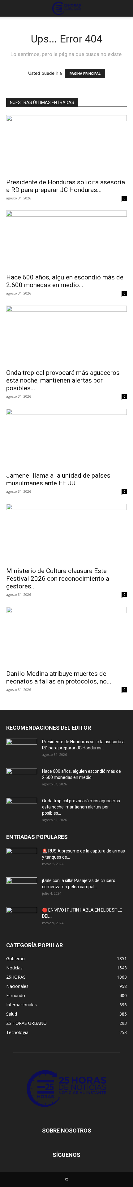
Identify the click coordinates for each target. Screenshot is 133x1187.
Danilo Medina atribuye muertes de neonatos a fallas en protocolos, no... (58, 677)
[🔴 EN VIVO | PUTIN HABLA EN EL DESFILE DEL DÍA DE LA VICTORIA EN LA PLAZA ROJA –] (21, 917)
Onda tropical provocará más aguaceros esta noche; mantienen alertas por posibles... (63, 380)
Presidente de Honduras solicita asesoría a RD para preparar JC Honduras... (65, 186)
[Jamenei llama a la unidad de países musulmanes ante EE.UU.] (66, 438)
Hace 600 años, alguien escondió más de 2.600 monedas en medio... (64, 281)
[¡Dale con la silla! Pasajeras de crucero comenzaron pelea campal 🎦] (21, 888)
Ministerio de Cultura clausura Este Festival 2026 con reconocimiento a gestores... (57, 578)
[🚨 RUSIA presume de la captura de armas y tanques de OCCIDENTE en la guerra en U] (21, 858)
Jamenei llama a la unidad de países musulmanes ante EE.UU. (58, 479)
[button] (10, 8)
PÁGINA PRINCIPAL (85, 73)
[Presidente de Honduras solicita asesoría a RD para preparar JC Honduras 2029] (66, 144)
